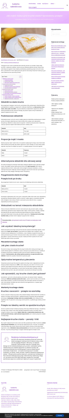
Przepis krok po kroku (9, 85)
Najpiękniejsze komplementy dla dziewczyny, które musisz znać (57, 393)
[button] (48, 4)
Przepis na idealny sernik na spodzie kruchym (13, 97)
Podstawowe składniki (9, 80)
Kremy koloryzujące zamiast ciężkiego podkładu (58, 77)
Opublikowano (8, 60)
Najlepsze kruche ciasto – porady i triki (12, 98)
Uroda (39, 3)
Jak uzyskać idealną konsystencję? (11, 87)
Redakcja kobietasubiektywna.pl (11, 62)
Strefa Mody (32, 3)
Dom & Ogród (32, 7)
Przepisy (26, 60)
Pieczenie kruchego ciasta (8, 89)
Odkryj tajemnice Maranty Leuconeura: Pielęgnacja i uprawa (57, 66)
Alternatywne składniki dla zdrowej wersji (12, 82)
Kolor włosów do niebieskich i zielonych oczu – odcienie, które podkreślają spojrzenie (58, 53)
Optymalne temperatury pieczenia (11, 92)
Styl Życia (45, 3)
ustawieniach (9, 416)
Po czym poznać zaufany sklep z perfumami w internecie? (57, 82)
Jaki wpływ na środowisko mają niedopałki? (57, 87)
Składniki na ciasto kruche (8, 78)
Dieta (52, 3)
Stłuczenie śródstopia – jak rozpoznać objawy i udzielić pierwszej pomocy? (58, 72)
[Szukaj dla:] (58, 34)
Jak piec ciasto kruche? (9, 90)
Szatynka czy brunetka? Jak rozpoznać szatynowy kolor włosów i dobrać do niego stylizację (58, 60)
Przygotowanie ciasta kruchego (9, 84)
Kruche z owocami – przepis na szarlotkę (12, 96)
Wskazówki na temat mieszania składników (12, 86)
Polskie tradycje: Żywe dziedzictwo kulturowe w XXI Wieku (58, 114)
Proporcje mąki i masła (9, 81)
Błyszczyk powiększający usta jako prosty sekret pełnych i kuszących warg (58, 47)
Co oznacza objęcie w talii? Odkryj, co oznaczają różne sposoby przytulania (55, 397)
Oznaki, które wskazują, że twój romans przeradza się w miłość (56, 389)
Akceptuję (60, 415)
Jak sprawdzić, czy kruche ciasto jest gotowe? (13, 93)
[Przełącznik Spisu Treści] (19, 77)
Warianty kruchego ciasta (8, 94)
